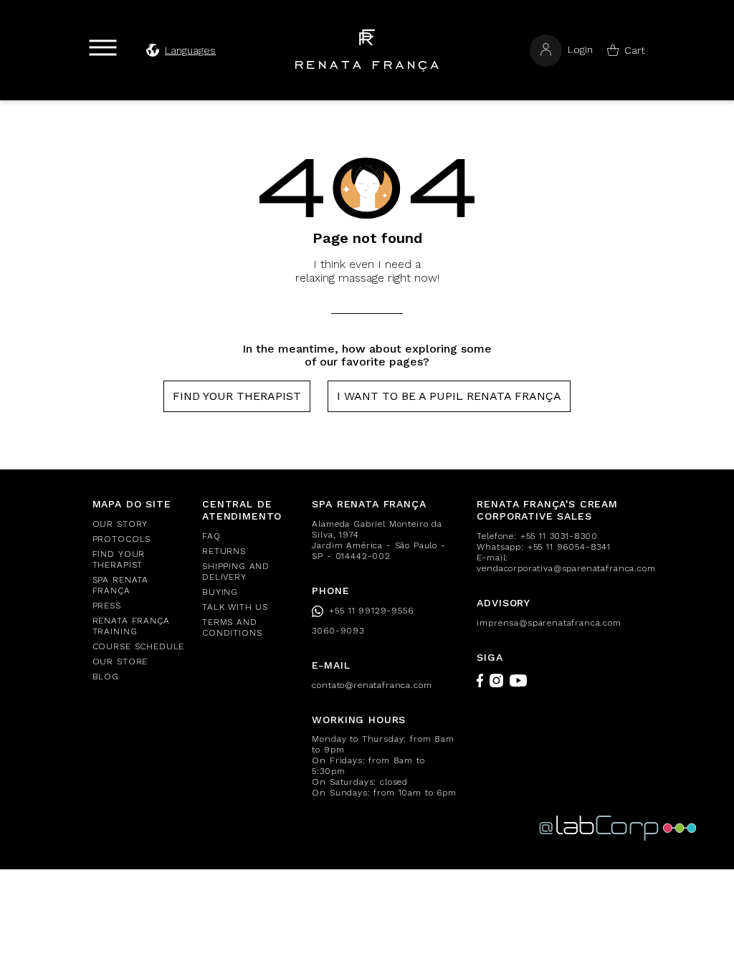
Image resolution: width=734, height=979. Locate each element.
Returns (224, 551)
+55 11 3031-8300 (559, 536)
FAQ (211, 536)
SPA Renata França (120, 585)
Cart (634, 50)
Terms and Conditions (232, 627)
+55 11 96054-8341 (569, 547)
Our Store (120, 661)
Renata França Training (131, 626)
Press (106, 606)
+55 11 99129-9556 (371, 611)
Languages (190, 50)
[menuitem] (138, 524)
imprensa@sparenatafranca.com (549, 623)
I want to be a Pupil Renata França (449, 396)
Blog (105, 677)
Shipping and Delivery (236, 571)
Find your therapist (237, 396)
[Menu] (103, 47)
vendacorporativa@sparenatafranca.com (566, 568)
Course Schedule (138, 646)
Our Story (120, 524)
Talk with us (235, 607)
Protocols (121, 539)
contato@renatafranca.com (372, 685)
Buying (220, 592)
